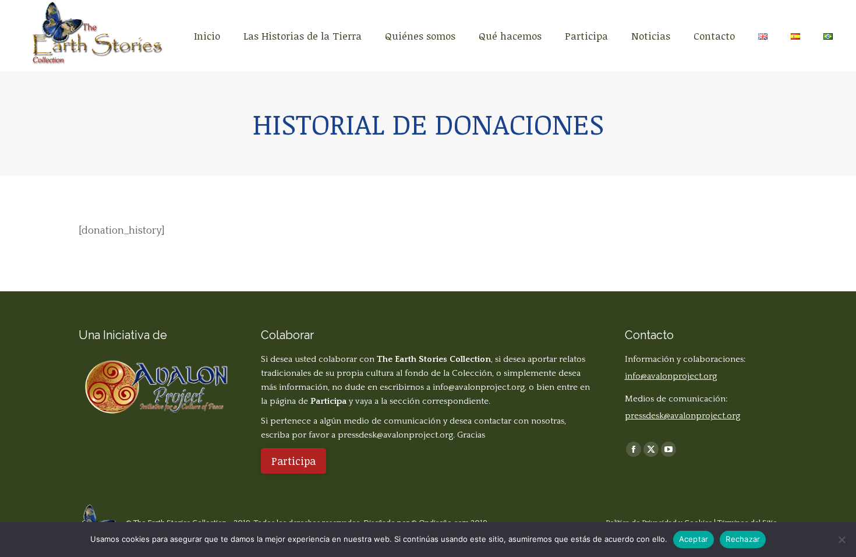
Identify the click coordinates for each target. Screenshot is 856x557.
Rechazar (743, 539)
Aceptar (694, 539)
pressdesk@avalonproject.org (395, 435)
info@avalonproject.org (479, 387)
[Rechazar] (841, 539)
